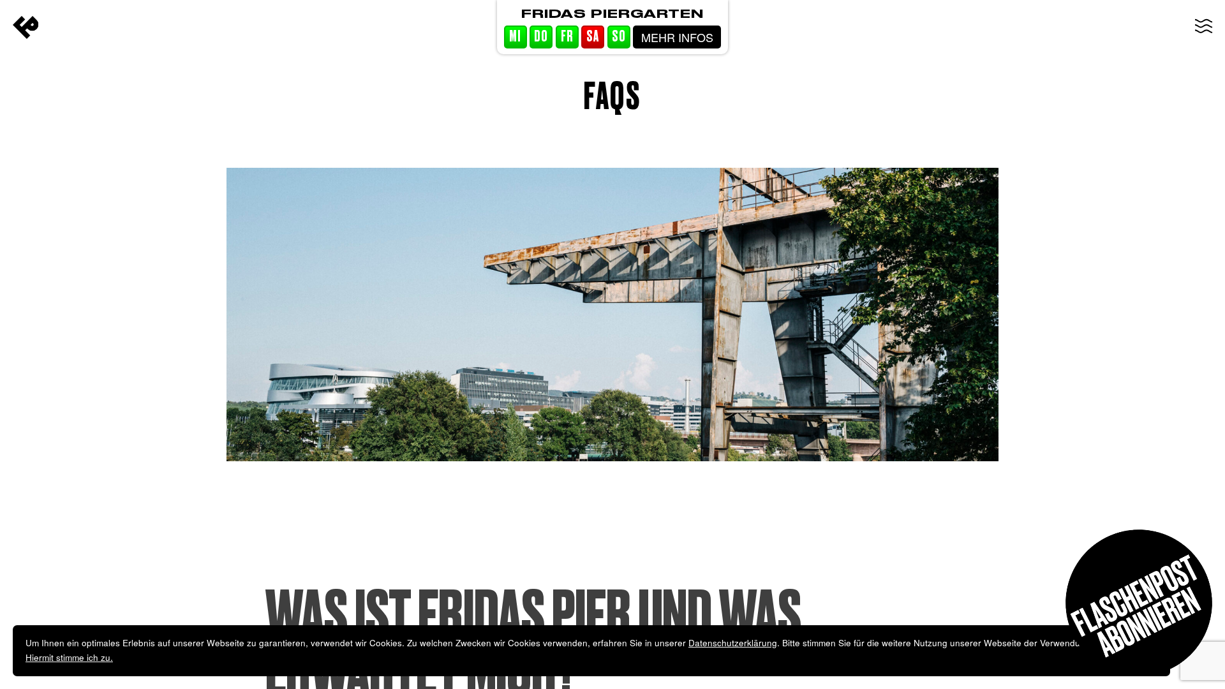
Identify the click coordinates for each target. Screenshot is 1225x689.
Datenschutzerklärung (732, 643)
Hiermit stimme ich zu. (69, 657)
